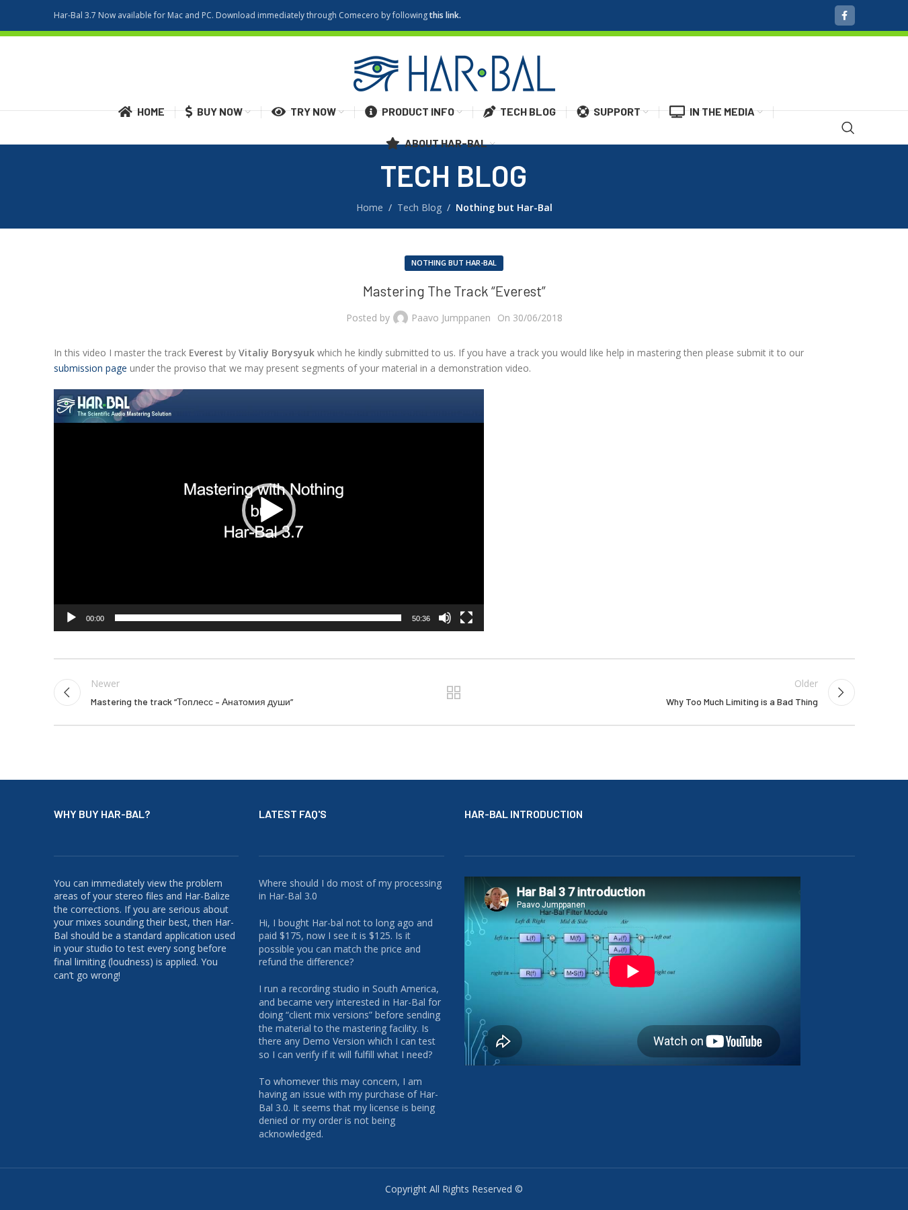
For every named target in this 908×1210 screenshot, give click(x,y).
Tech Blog (419, 207)
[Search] (848, 127)
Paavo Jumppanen (451, 317)
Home (369, 207)
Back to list (454, 692)
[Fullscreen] (466, 625)
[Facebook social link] (845, 15)
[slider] (258, 617)
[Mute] (445, 625)
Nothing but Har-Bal (504, 207)
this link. (445, 15)
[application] (269, 510)
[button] (269, 510)
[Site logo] (454, 72)
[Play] (71, 625)
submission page (90, 368)
